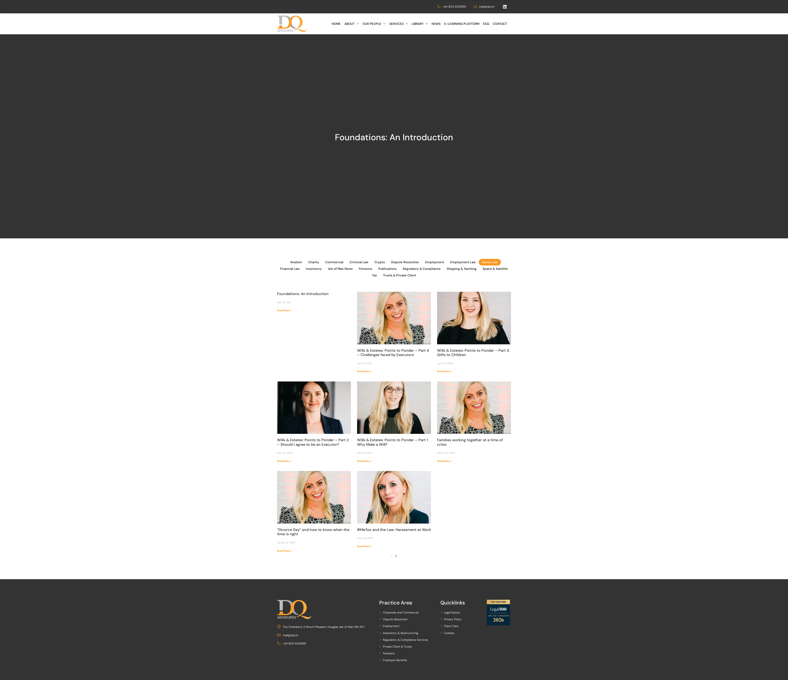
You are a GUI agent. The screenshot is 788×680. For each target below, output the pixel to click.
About (349, 24)
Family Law (490, 262)
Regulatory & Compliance (422, 269)
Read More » (284, 310)
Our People (372, 24)
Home (336, 24)
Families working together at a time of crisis (470, 442)
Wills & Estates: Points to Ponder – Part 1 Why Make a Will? (392, 442)
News (436, 24)
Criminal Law (358, 262)
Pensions (365, 269)
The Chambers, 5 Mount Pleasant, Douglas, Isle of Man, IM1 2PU (323, 627)
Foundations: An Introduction (303, 293)
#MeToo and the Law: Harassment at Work (394, 529)
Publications (387, 269)
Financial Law (290, 269)
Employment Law (463, 262)
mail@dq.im (486, 6)
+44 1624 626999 (454, 6)
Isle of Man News (340, 269)
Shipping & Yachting (461, 269)
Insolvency (314, 269)
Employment (434, 262)
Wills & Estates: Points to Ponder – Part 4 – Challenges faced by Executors (393, 352)
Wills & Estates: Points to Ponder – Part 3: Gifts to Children (473, 352)
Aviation (296, 262)
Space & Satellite (495, 269)
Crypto (380, 262)
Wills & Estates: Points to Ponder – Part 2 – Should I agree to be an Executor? (313, 442)
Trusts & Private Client (399, 275)
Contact (500, 24)
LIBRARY (418, 24)
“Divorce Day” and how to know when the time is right (313, 532)
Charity (313, 262)
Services (396, 24)
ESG (486, 24)
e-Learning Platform (461, 24)
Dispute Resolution (405, 262)
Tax (374, 275)
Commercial (334, 262)
